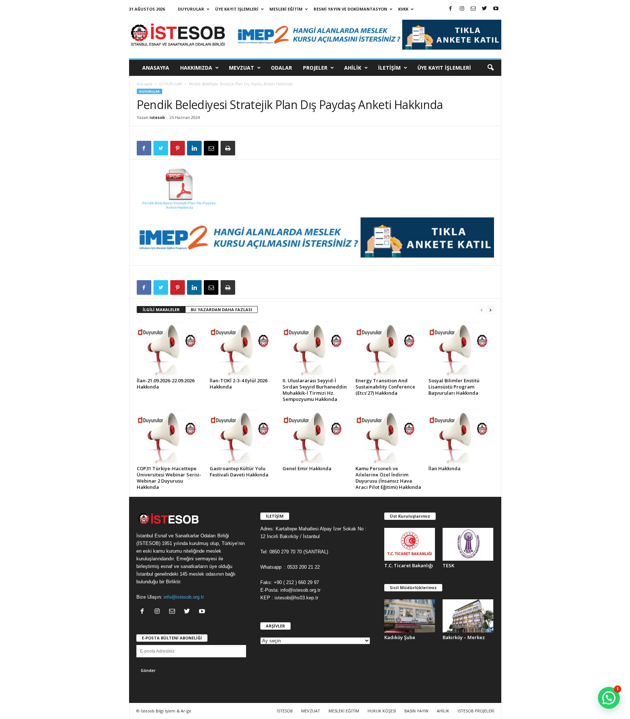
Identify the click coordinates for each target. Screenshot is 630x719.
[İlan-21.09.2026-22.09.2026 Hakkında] (169, 348)
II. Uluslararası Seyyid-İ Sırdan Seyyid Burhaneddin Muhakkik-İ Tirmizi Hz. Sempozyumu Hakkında (315, 389)
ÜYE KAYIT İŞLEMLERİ (236, 9)
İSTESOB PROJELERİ (476, 711)
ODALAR (281, 67)
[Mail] (473, 9)
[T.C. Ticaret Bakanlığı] (409, 544)
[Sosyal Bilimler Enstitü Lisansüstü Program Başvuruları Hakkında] (461, 348)
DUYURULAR (191, 9)
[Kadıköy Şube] (409, 615)
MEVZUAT (241, 67)
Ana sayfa (144, 83)
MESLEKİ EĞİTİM (286, 9)
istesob (157, 117)
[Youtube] (495, 9)
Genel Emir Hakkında (307, 468)
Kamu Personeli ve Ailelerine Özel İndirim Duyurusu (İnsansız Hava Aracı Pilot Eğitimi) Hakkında (388, 477)
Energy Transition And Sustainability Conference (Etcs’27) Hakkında (385, 386)
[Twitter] (484, 9)
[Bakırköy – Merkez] (468, 615)
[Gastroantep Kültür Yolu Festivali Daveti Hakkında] (242, 436)
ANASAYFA (155, 67)
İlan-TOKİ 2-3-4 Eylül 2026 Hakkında (238, 383)
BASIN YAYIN (416, 711)
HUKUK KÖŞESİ (382, 711)
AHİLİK (352, 67)
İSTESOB (285, 711)
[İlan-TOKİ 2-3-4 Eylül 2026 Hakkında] (242, 348)
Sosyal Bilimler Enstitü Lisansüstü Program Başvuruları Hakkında (453, 386)
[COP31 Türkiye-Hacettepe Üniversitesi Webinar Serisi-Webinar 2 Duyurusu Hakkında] (169, 436)
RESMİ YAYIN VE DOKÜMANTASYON (350, 9)
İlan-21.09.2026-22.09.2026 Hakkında (165, 383)
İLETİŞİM (389, 67)
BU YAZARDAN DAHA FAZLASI (221, 309)
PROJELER (315, 67)
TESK (448, 565)
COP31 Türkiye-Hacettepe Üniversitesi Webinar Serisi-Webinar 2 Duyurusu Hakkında (169, 477)
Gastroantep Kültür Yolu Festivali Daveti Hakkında (239, 471)
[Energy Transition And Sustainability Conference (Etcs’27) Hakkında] (388, 348)
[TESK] (468, 544)
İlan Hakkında (444, 468)
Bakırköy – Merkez (464, 637)
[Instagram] (462, 9)
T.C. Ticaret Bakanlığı (408, 565)
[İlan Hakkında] (461, 436)
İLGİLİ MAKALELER (161, 309)
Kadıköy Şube (399, 637)
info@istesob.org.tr (184, 597)
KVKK (403, 9)
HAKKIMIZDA (196, 67)
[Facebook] (450, 9)
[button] (490, 68)
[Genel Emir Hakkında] (315, 436)
